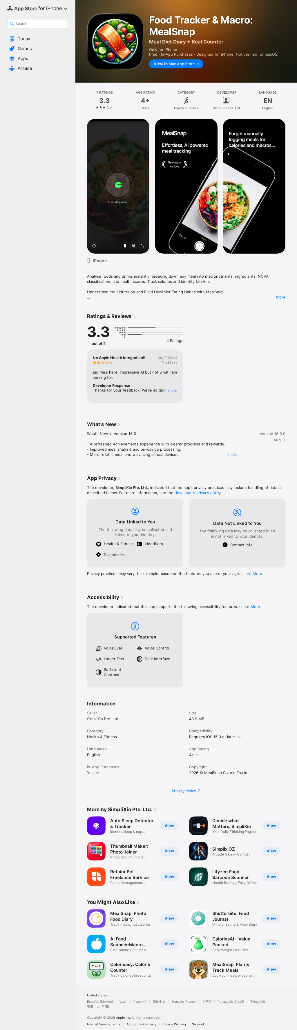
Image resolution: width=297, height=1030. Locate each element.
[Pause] (125, 246)
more (280, 297)
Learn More (251, 573)
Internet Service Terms (103, 1024)
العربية (123, 1001)
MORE (173, 390)
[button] (38, 38)
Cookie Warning (174, 1024)
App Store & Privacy (141, 1024)
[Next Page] (291, 100)
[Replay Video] (93, 246)
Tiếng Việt (257, 1001)
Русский (139, 1001)
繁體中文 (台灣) (98, 1006)
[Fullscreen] (142, 246)
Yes (90, 772)
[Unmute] (133, 246)
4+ (191, 754)
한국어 (207, 1001)
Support (198, 1024)
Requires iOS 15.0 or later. (212, 736)
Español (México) (100, 1001)
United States (97, 995)
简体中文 (159, 1001)
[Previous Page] (81, 100)
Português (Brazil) (231, 1001)
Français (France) (184, 1001)
